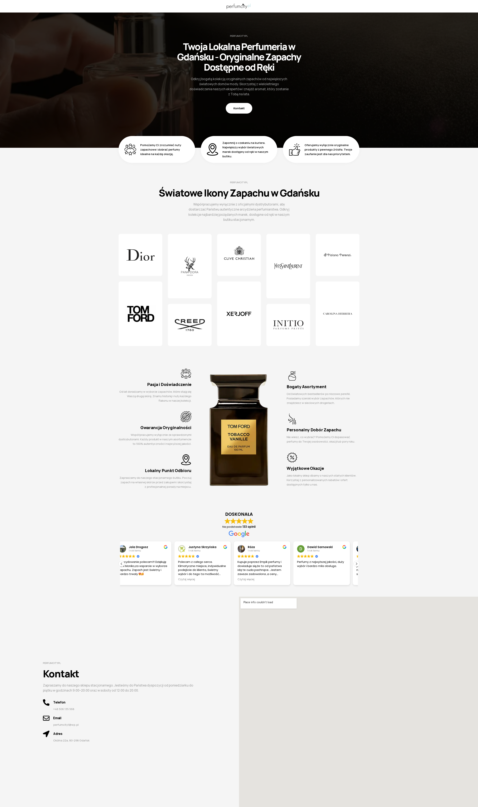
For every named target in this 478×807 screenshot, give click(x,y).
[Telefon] (46, 702)
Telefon (59, 702)
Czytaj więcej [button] (193, 579)
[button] (356, 564)
